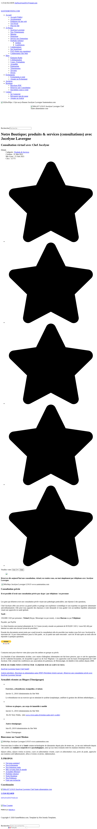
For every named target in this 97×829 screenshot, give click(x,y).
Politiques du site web (18, 21)
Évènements (10, 75)
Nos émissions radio (13, 767)
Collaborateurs (15, 47)
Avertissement (15, 19)
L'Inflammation (16, 60)
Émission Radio (16, 58)
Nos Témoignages (17, 32)
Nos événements (12, 765)
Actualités (14, 64)
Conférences (19, 45)
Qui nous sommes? (13, 763)
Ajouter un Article (17, 98)
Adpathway (12, 809)
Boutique (9, 83)
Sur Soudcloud (16, 49)
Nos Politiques (11, 778)
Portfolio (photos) (17, 41)
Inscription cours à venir (19, 90)
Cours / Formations (17, 62)
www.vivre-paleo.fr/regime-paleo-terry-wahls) (43, 715)
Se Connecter (15, 94)
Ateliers (18, 43)
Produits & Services (21, 152)
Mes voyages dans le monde (16, 770)
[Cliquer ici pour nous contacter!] (26, 789)
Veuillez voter (6, 570)
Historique (14, 36)
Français (13, 827)
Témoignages (15, 68)
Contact (8, 92)
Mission (13, 34)
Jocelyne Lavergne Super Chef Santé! (15, 669)
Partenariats (14, 66)
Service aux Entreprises (19, 38)
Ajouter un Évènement (18, 79)
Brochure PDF (15, 85)
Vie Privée (14, 24)
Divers (12, 73)
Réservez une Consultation (20, 88)
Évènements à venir (17, 77)
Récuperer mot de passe (19, 96)
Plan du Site (14, 26)
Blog (7, 56)
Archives (9, 81)
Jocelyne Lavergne (17, 30)
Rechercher (5, 128)
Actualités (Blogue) (13, 772)
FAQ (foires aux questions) (20, 51)
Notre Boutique (11, 776)
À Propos (9, 28)
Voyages (13, 71)
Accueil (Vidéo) (16, 17)
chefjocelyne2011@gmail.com (26, 3)
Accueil (8, 15)
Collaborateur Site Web (19, 53)
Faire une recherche (13, 780)
